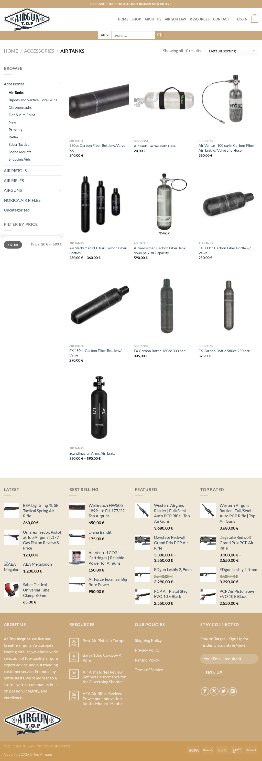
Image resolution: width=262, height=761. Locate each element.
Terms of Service (149, 669)
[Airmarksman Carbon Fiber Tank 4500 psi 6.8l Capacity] (163, 203)
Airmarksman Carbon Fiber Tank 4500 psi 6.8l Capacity (159, 250)
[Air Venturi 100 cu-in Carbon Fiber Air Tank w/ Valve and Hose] (228, 100)
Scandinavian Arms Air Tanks (92, 453)
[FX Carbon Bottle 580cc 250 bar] (228, 305)
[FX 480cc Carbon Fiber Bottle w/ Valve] (99, 305)
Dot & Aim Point (22, 115)
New (12, 122)
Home (123, 19)
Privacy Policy (147, 649)
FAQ (7, 746)
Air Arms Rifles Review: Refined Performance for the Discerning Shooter (104, 676)
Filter (13, 245)
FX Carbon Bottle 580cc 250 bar (224, 351)
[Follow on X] (214, 691)
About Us (153, 19)
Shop (136, 19)
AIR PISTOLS (15, 170)
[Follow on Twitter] (223, 691)
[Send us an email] (232, 691)
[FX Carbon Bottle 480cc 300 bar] (163, 305)
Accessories (39, 51)
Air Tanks (16, 92)
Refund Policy (147, 659)
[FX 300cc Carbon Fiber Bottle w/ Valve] (228, 203)
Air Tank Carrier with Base (155, 146)
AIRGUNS (13, 190)
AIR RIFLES (14, 180)
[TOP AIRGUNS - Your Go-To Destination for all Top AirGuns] (29, 19)
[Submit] (159, 35)
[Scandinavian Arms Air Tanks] (99, 408)
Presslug (15, 129)
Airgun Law (176, 19)
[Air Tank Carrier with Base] (163, 100)
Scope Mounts (20, 152)
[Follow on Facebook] (205, 691)
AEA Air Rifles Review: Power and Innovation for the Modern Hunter (103, 698)
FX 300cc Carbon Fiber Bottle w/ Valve (225, 250)
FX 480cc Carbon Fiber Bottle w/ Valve (95, 352)
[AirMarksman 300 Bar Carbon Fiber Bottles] (99, 203)
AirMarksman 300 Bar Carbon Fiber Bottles (98, 250)
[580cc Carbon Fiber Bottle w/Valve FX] (99, 100)
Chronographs (20, 107)
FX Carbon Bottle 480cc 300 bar (159, 351)
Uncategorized (17, 209)
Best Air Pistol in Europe (104, 640)
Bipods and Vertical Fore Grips (33, 100)
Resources (199, 19)
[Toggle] (60, 84)
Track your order (54, 746)
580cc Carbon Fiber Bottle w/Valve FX (97, 147)
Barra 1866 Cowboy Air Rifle (103, 657)
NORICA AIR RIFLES (22, 200)
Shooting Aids (20, 159)
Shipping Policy (148, 640)
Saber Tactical (19, 144)
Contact (221, 19)
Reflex (13, 137)
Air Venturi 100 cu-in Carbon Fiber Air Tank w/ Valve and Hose (226, 147)
